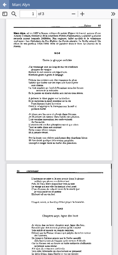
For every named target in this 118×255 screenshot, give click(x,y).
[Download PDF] (113, 4)
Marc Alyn (21, 4)
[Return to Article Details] (4, 4)
